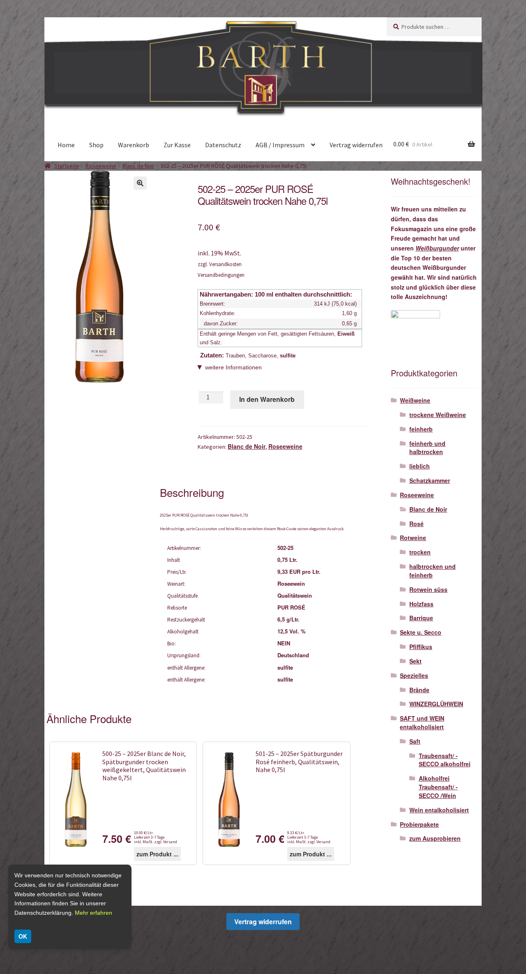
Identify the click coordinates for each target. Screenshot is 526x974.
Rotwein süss (428, 589)
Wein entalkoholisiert (439, 810)
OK (22, 936)
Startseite (66, 165)
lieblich (419, 466)
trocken (420, 552)
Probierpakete (419, 824)
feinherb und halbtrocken (427, 447)
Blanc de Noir (138, 165)
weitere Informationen (233, 367)
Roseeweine (100, 165)
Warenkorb (133, 145)
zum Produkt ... (157, 854)
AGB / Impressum (280, 145)
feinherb (421, 429)
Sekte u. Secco (420, 632)
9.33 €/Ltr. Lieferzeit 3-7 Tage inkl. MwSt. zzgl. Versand (308, 837)
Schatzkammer (429, 480)
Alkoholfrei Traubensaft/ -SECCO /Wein (438, 787)
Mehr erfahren (93, 912)
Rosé (416, 523)
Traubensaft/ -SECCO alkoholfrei (445, 759)
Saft (414, 741)
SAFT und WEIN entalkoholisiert (422, 722)
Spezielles (414, 675)
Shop (96, 145)
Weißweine (415, 400)
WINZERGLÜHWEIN (436, 704)
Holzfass (421, 604)
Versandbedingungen (221, 274)
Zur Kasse (177, 145)
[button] (140, 183)
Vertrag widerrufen (356, 145)
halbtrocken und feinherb (432, 570)
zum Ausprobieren (435, 838)
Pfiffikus (420, 646)
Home (66, 145)
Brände (419, 690)
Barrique (421, 618)
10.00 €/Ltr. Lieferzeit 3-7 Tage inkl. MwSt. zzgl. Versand (155, 837)
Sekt (415, 661)
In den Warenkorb (267, 399)
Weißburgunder (437, 248)
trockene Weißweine (437, 414)
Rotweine (413, 537)
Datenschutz (223, 145)
